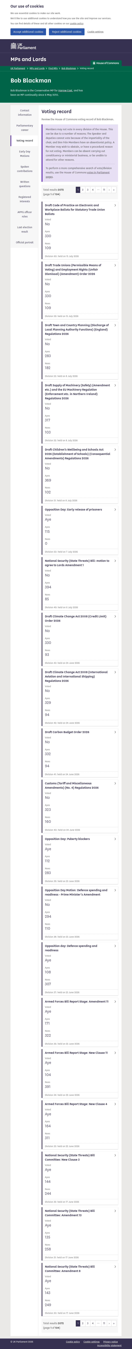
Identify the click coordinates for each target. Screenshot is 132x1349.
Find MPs (53, 68)
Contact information (25, 112)
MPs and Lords (28, 59)
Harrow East (65, 90)
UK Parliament (17, 68)
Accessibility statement (109, 1345)
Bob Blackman (68, 68)
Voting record (24, 140)
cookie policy (76, 23)
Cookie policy (73, 1341)
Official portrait (24, 242)
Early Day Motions (24, 153)
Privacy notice (110, 1341)
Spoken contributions (24, 169)
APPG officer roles (25, 214)
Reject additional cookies (66, 31)
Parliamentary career (24, 127)
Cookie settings (95, 31)
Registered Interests (25, 199)
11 (104, 189)
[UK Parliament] (23, 45)
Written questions (24, 184)
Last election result (24, 229)
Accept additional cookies (28, 31)
